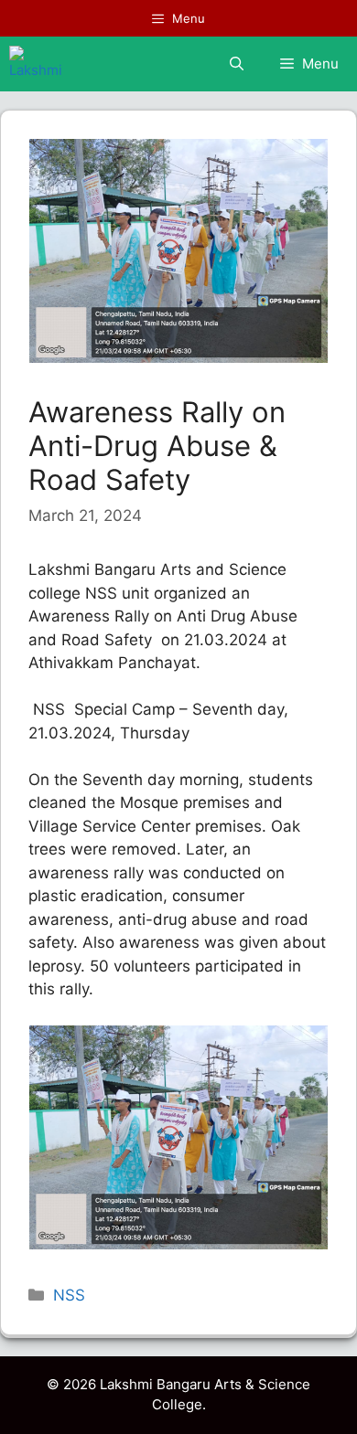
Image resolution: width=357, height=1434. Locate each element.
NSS (69, 1295)
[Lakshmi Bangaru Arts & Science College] (36, 64)
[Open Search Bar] (236, 64)
